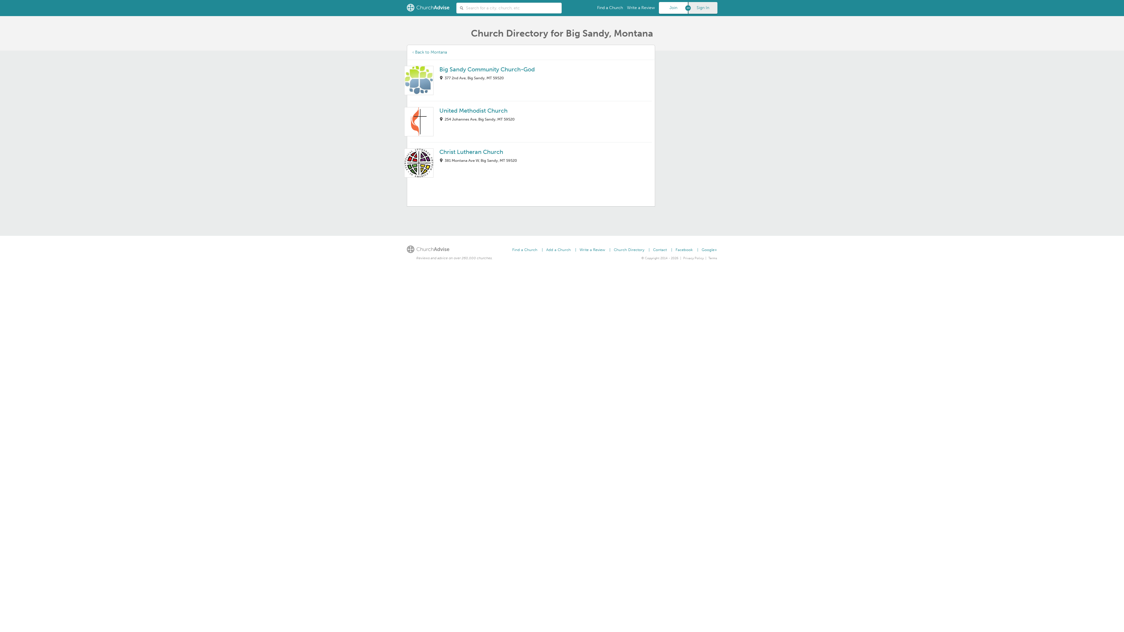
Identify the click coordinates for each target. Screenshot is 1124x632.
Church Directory (629, 250)
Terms (712, 258)
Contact (660, 250)
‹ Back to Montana (429, 52)
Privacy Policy (693, 258)
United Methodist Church (473, 110)
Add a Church (558, 250)
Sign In (703, 7)
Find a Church (610, 7)
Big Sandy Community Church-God (487, 69)
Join (673, 7)
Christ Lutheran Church (471, 151)
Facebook (684, 250)
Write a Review (641, 7)
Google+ (709, 250)
